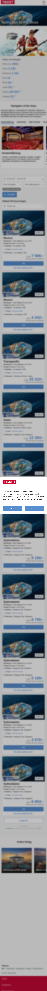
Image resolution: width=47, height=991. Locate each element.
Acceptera (35, 509)
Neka (12, 509)
